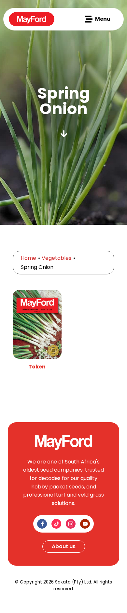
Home (28, 258)
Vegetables (56, 258)
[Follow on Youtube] (85, 524)
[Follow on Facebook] (42, 524)
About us (64, 546)
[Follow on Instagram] (71, 524)
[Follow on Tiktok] (56, 524)
